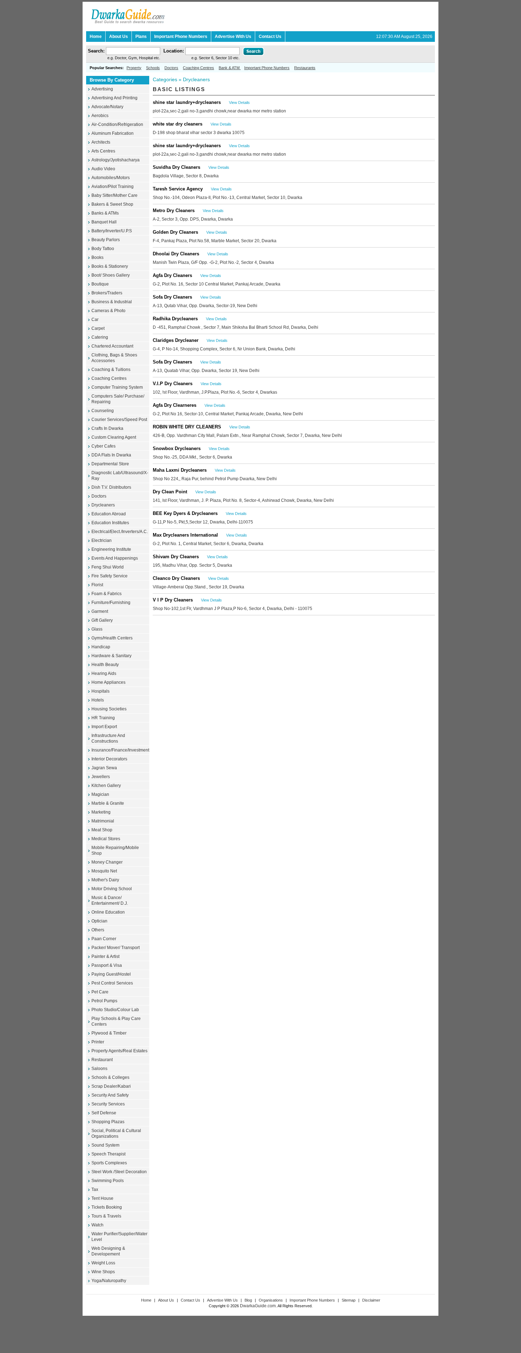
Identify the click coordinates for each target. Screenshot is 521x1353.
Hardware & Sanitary (111, 655)
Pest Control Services (112, 983)
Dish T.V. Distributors (111, 487)
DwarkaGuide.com (258, 1305)
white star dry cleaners (177, 124)
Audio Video (103, 168)
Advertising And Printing (114, 97)
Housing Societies (109, 708)
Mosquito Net (104, 871)
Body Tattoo (102, 248)
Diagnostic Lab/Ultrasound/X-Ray (119, 475)
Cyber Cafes (103, 446)
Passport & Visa (106, 965)
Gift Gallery (102, 620)
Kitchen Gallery (106, 785)
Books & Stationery (109, 266)
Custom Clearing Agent (113, 437)
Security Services (108, 1104)
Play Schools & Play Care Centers (116, 1021)
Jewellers (100, 776)
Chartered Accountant (112, 346)
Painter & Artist (105, 956)
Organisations (271, 1300)
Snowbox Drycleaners (177, 448)
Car (95, 319)
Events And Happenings (114, 558)
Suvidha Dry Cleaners (176, 167)
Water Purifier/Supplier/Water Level (119, 1236)
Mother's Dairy (105, 879)
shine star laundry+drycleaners (187, 102)
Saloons (99, 1068)
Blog (249, 1300)
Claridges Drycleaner (175, 340)
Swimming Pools (107, 1180)
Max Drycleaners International (185, 535)
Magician (100, 794)
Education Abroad (108, 513)
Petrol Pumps (104, 1000)
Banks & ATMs (105, 213)
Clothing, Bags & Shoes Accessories (114, 358)
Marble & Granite (107, 803)
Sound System (105, 1145)
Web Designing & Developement (108, 1251)
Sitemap (348, 1300)
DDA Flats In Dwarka (111, 455)
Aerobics (99, 115)
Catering (99, 337)
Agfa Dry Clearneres (174, 405)
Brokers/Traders (106, 292)
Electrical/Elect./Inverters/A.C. (119, 531)
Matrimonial (102, 821)
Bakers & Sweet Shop (112, 204)
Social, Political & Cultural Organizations (116, 1133)
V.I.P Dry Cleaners (172, 383)
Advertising (102, 89)
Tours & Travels (106, 1216)
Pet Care (99, 991)
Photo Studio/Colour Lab (115, 1009)
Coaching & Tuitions (110, 369)
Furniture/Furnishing (110, 602)
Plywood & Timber (109, 1033)
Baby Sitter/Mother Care (114, 195)
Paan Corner (103, 938)
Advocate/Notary (107, 106)
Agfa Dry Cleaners (172, 275)
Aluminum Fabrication (112, 133)
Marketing (101, 812)
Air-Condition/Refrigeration (117, 124)
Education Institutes (110, 522)
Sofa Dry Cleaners (172, 297)
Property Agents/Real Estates (119, 1050)
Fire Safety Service (109, 575)
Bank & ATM (230, 68)
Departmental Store (110, 463)
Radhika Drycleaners (175, 318)
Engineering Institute (111, 549)
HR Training (103, 717)
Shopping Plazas (107, 1121)
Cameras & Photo (108, 310)
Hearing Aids (103, 673)
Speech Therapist (108, 1154)
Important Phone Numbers (267, 68)
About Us (166, 1300)
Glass (96, 629)
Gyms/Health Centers (112, 638)
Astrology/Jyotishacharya (115, 159)
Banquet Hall (104, 222)
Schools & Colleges (110, 1077)
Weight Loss (103, 1262)
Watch (97, 1224)
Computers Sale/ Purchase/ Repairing (117, 399)
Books (97, 257)
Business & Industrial (111, 301)
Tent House (102, 1198)
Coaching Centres (198, 68)
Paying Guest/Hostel (111, 974)
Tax (94, 1189)
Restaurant (102, 1059)
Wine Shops (103, 1271)
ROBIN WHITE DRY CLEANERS (187, 426)
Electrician (101, 540)
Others (97, 929)
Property (134, 68)
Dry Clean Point (170, 491)
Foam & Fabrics (106, 593)
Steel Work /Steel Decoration (119, 1171)
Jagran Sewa (104, 767)
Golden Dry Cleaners (175, 232)
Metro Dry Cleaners (174, 210)
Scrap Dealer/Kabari (111, 1086)
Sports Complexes (109, 1162)
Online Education (108, 912)
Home (146, 1300)
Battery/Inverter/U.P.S (111, 230)
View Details (239, 102)
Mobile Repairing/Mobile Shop (115, 850)
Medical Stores (105, 838)
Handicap (100, 646)
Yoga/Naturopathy (108, 1280)
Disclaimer (371, 1300)
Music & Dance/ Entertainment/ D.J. (109, 900)
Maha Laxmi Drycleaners (180, 470)
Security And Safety (110, 1095)
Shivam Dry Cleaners (176, 556)
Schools (153, 68)
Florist (97, 584)
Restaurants (304, 68)
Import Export (104, 726)
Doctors (171, 68)
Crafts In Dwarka (107, 428)
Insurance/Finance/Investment (120, 750)
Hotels (97, 700)
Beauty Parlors (105, 239)
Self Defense (103, 1112)
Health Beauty (105, 664)
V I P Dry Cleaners (173, 600)
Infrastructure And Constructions (108, 738)
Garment (99, 611)
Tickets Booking (106, 1207)
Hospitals (100, 691)
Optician (99, 921)
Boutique (100, 284)
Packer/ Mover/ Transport (115, 947)
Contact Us (190, 1300)
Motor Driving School (111, 888)
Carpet (98, 328)
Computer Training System (117, 387)
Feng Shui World (107, 567)
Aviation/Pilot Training (112, 186)
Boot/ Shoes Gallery (110, 275)
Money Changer (107, 862)
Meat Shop (101, 829)
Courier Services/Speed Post (119, 419)
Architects (100, 142)
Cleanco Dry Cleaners (176, 578)
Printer (97, 1041)
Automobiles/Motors (110, 177)
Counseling (102, 410)
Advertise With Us (222, 1300)
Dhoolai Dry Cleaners (176, 253)
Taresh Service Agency (178, 189)
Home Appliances (108, 682)
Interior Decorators (109, 758)
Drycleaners (103, 505)
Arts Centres (103, 151)
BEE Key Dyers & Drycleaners (185, 513)
